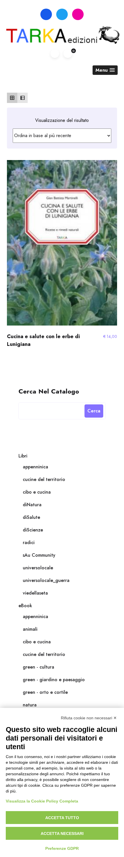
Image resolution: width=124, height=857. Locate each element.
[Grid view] (12, 98)
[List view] (22, 98)
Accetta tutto (62, 817)
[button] (105, 70)
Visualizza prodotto (62, 245)
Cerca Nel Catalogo (48, 391)
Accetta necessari (62, 833)
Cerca (93, 411)
